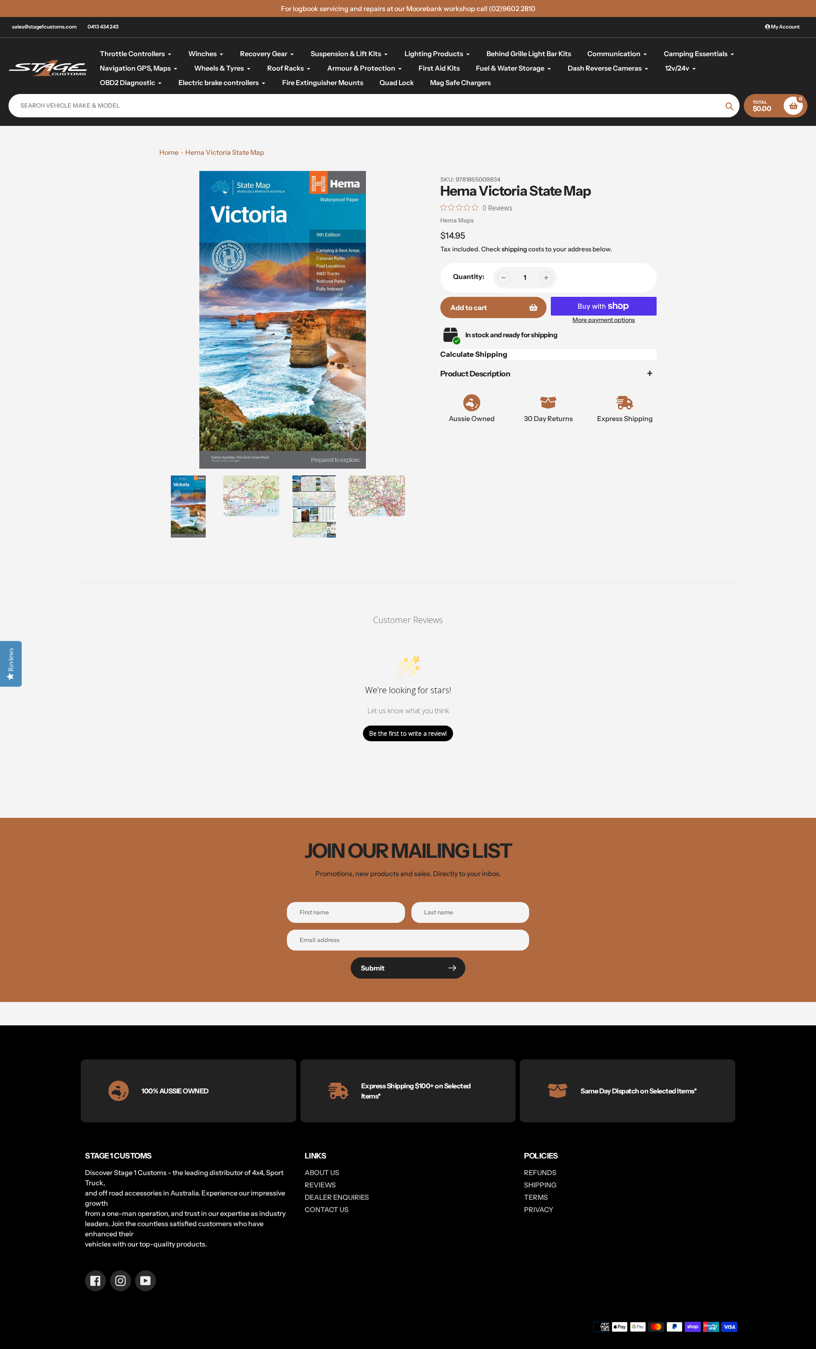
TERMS (536, 1197)
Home (168, 152)
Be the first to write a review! (408, 733)
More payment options (603, 320)
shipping (514, 249)
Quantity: (468, 276)
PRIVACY (538, 1209)
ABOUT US (322, 1172)
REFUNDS (540, 1172)
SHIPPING (540, 1185)
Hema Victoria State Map (224, 152)
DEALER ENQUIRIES (337, 1197)
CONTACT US (326, 1209)
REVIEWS (320, 1185)
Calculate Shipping (473, 354)
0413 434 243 (103, 26)
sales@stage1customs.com (44, 26)
